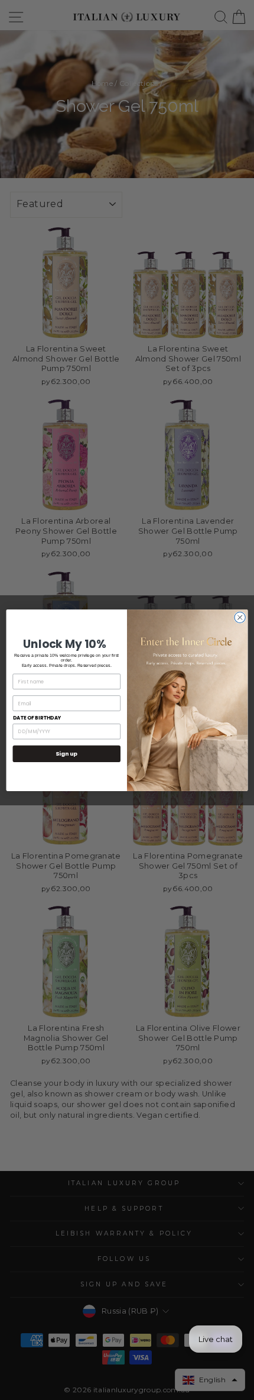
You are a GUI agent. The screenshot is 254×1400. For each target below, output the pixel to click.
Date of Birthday (37, 717)
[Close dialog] (240, 617)
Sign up (66, 753)
